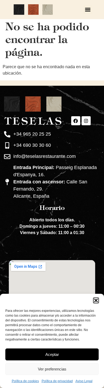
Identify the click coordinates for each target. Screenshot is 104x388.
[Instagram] (86, 120)
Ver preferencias (52, 369)
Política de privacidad (57, 381)
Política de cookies (25, 381)
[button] (96, 300)
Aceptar (52, 354)
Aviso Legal (84, 381)
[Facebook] (75, 120)
